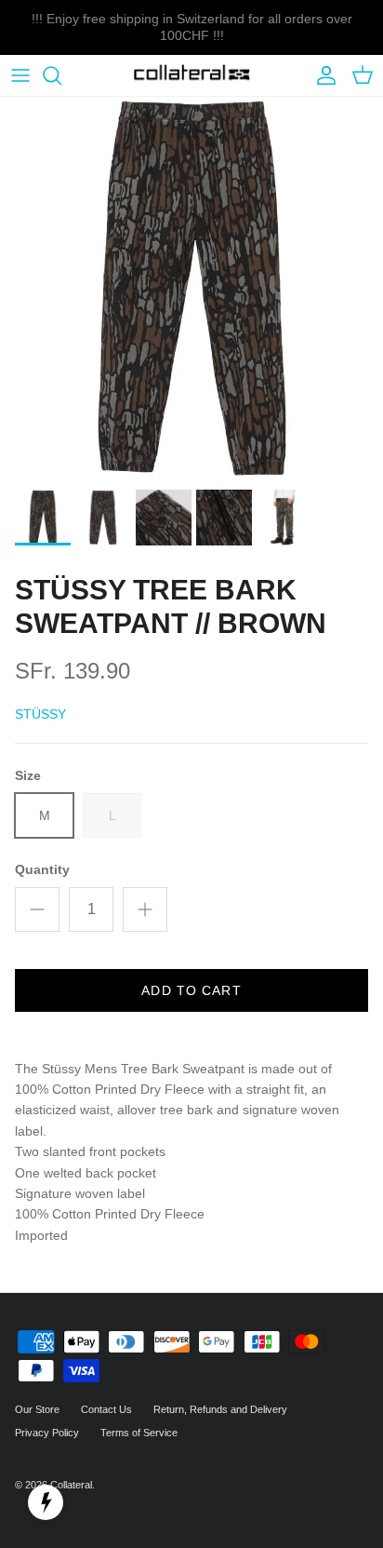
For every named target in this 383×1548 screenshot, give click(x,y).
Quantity (42, 869)
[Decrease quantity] (37, 909)
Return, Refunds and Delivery (220, 1409)
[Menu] (20, 75)
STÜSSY (40, 714)
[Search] (61, 75)
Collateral (71, 1484)
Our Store (37, 1409)
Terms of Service (139, 1432)
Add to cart (191, 990)
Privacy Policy (47, 1432)
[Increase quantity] (145, 909)
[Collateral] (192, 75)
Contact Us (106, 1409)
